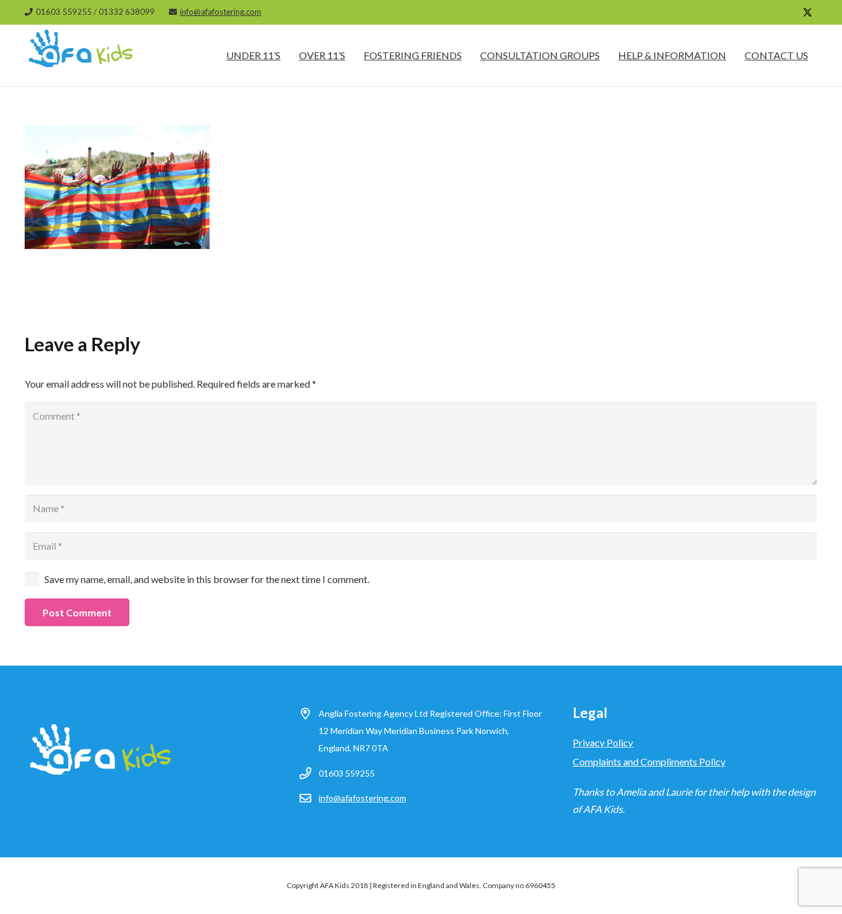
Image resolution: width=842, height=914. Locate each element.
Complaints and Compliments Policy (649, 761)
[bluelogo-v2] (81, 55)
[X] (807, 12)
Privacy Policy (603, 742)
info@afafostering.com (362, 798)
